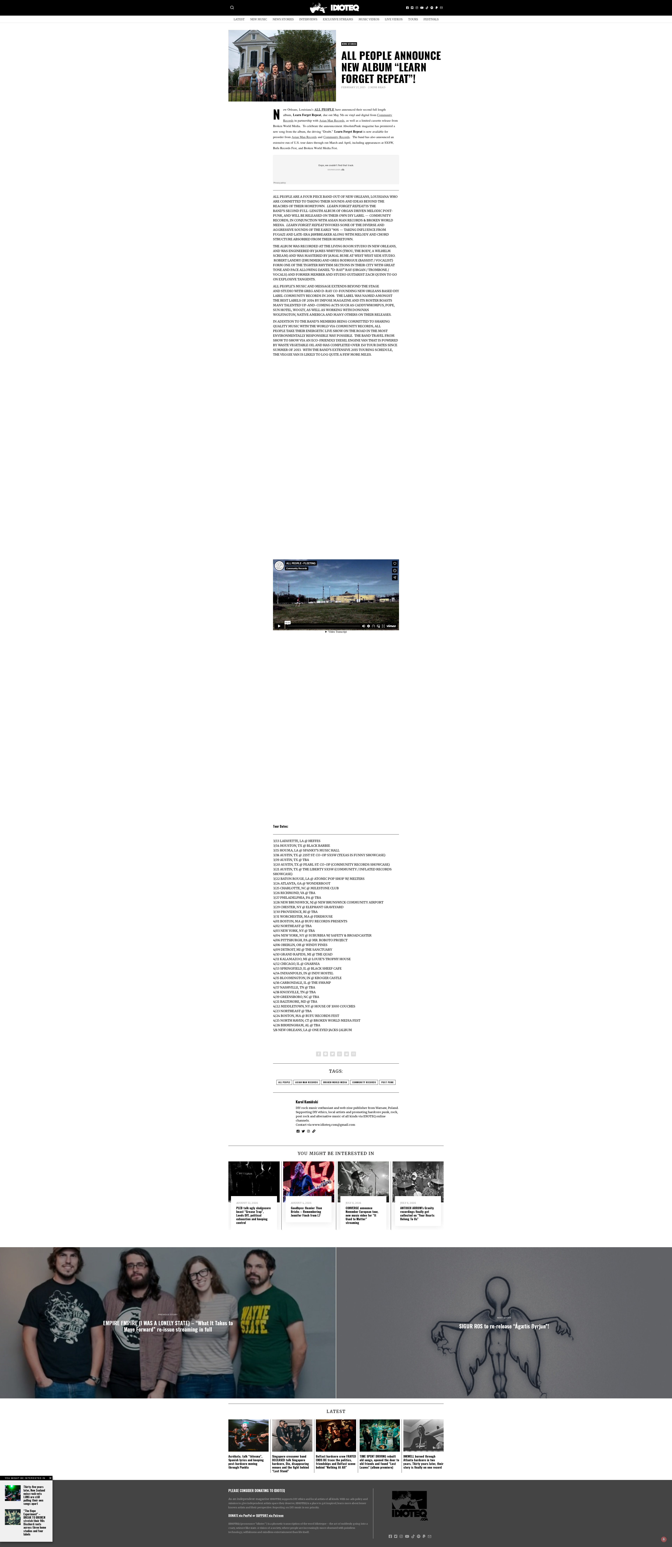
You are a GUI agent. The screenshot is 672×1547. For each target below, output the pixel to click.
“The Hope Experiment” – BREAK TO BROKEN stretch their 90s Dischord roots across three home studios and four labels (34, 1522)
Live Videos (393, 19)
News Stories (283, 19)
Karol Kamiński (307, 1101)
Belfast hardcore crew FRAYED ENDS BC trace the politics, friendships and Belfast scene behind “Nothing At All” (336, 1461)
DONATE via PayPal (240, 1515)
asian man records (306, 1082)
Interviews (308, 19)
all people (284, 1082)
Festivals (431, 19)
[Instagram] (417, 8)
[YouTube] (421, 8)
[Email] (441, 8)
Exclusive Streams (338, 19)
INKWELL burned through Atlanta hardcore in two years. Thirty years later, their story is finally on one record (423, 1461)
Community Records (336, 137)
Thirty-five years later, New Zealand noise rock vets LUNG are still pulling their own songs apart (34, 1495)
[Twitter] (412, 8)
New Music (258, 19)
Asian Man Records (331, 120)
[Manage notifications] (664, 1539)
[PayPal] (437, 8)
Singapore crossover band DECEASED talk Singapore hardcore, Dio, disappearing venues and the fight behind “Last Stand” (290, 1463)
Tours (413, 19)
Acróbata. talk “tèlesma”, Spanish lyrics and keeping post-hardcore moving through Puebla (246, 1461)
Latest (239, 19)
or (254, 1515)
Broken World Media (335, 1082)
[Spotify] (432, 8)
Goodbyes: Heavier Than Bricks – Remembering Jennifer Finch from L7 (306, 1211)
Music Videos (369, 19)
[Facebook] (407, 8)
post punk (387, 1082)
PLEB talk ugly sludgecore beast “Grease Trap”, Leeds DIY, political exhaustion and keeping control (253, 1215)
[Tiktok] (427, 8)
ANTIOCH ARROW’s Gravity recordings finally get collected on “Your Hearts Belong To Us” (417, 1213)
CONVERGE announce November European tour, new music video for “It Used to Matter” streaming (362, 1215)
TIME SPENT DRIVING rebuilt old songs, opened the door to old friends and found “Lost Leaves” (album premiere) (379, 1461)
